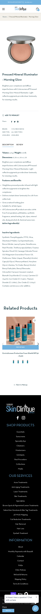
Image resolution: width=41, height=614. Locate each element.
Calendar (20, 556)
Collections (20, 464)
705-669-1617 (28, 2)
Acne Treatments (20, 482)
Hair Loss (20, 528)
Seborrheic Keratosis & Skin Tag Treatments (20, 510)
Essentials (20, 432)
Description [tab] (8, 145)
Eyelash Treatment (20, 533)
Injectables (20, 501)
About (20, 547)
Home (5, 17)
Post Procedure (20, 459)
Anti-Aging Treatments (20, 487)
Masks (20, 469)
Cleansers (20, 446)
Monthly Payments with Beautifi (20, 551)
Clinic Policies (20, 570)
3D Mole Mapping (20, 515)
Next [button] (38, 344)
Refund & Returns (20, 574)
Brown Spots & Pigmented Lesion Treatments (20, 505)
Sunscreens (20, 436)
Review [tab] (19, 145)
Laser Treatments (20, 492)
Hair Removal (20, 524)
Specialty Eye (20, 441)
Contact (20, 561)
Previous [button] (3, 344)
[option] (20, 344)
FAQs (20, 565)
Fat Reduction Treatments (20, 519)
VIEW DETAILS (20, 347)
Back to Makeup (21, 385)
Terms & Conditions (20, 584)
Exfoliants (20, 455)
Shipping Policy (20, 579)
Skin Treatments (20, 496)
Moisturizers (21, 450)
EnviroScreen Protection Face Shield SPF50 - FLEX (21, 354)
